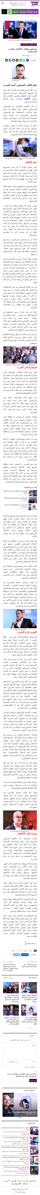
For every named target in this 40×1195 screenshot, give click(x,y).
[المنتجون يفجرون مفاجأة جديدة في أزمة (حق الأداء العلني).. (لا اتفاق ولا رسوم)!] (33, 493)
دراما (35, 992)
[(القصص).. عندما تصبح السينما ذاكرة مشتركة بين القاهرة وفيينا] (34, 1131)
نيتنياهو (13, 950)
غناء (19, 1181)
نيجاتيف (23, 45)
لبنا (17, 950)
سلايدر (34, 45)
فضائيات (29, 45)
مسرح (6, 1181)
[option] (20, 1105)
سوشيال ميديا (15, 1183)
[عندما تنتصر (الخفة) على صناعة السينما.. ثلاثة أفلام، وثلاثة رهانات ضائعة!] (34, 1150)
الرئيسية (31, 1181)
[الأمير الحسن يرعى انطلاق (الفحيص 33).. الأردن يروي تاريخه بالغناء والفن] (33, 507)
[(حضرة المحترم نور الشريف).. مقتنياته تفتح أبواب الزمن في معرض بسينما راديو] (33, 500)
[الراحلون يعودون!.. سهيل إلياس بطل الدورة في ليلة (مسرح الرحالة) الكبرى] (34, 1170)
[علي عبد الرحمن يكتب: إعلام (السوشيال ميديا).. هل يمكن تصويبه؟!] (34, 1140)
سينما (12, 1181)
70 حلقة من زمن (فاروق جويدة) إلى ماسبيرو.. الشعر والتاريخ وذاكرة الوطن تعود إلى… (22, 1113)
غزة (21, 950)
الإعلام (25, 950)
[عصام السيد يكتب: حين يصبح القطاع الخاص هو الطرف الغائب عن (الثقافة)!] (34, 1160)
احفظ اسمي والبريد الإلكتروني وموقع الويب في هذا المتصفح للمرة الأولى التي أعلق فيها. (21, 1075)
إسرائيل (30, 950)
